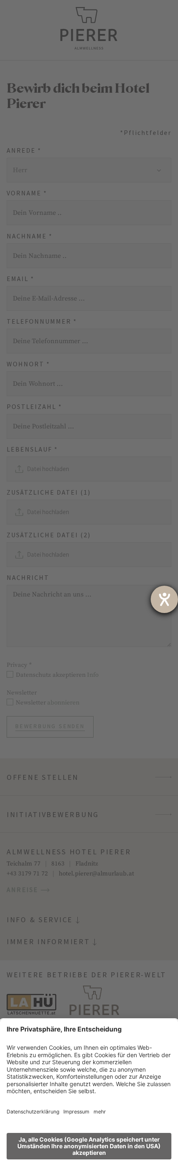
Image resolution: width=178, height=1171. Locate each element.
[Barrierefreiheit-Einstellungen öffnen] (164, 599)
